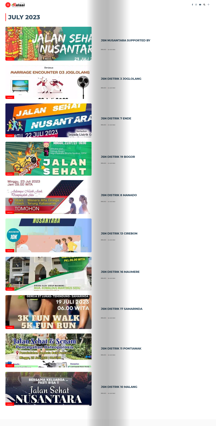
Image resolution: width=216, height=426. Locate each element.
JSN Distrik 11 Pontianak (121, 348)
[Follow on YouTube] (200, 4)
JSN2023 (9, 59)
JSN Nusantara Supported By (125, 40)
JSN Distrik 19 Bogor (118, 157)
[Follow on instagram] (196, 4)
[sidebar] (208, 4)
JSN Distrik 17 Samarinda (121, 309)
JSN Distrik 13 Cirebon (119, 233)
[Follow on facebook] (192, 4)
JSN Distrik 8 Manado (119, 195)
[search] (204, 4)
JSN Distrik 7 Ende (116, 118)
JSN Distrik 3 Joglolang (121, 79)
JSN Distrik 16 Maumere (120, 272)
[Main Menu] (8, 5)
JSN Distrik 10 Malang (119, 387)
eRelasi (103, 49)
